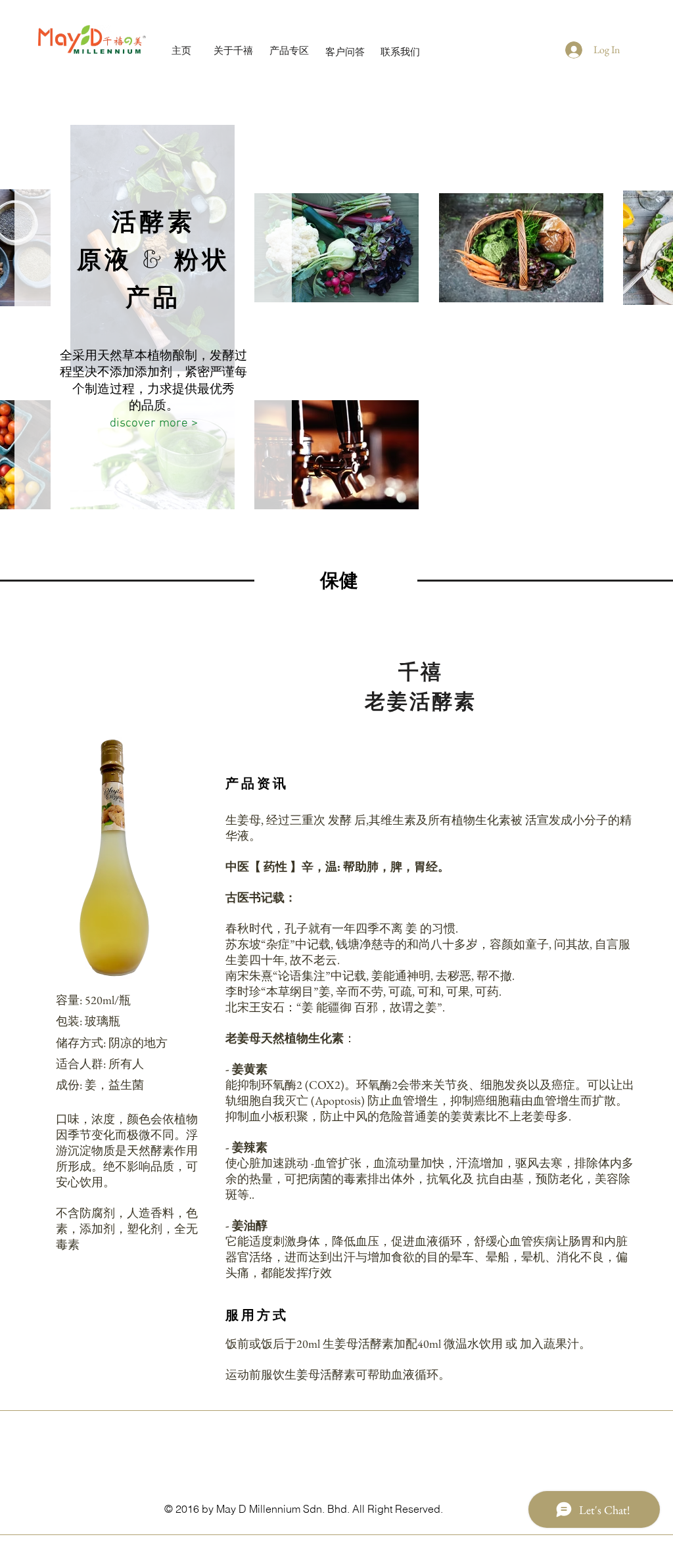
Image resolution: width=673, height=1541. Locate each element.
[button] (113, 862)
